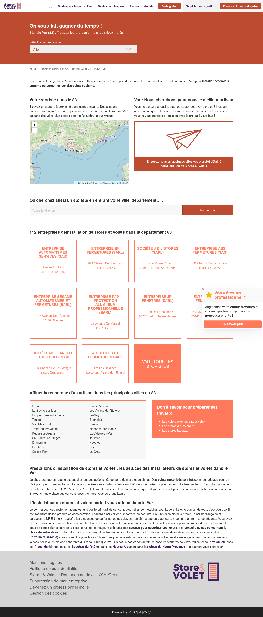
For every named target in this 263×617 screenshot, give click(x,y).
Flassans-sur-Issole (102, 428)
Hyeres (94, 424)
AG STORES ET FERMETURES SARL (105, 354)
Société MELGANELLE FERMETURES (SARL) (53, 354)
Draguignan (39, 442)
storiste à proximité (58, 106)
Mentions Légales (46, 562)
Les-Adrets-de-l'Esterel (104, 410)
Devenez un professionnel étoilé (59, 587)
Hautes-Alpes (122, 546)
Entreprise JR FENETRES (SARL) (158, 298)
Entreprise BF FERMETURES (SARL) (105, 250)
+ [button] (34, 125)
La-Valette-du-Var (100, 433)
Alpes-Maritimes (46, 546)
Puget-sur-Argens (44, 433)
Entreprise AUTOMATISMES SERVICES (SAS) (53, 252)
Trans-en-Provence (45, 428)
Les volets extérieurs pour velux (183, 421)
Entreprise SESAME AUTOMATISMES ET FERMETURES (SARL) (53, 300)
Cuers (93, 447)
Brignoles (95, 419)
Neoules (94, 442)
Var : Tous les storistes (157, 364)
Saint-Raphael (41, 424)
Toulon (36, 419)
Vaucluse (218, 542)
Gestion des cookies (48, 593)
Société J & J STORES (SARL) (157, 250)
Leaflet (78, 182)
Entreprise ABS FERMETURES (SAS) (210, 250)
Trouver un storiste (49, 68)
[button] (75, 6)
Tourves (94, 437)
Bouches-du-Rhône (85, 546)
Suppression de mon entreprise (58, 581)
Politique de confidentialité (53, 568)
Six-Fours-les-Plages (46, 437)
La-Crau (94, 451)
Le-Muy (94, 415)
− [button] (34, 130)
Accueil (33, 68)
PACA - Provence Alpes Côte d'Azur (81, 68)
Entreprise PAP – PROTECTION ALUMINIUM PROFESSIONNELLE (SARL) (105, 304)
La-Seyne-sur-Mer (44, 410)
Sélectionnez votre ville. (46, 42)
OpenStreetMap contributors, (106, 182)
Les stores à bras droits (178, 425)
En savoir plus (233, 324)
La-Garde (38, 447)
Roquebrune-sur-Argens (48, 415)
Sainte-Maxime (99, 406)
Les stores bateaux (175, 430)
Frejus (36, 406)
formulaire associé (44, 537)
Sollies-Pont (40, 451)
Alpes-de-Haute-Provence (167, 546)
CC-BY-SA (123, 182)
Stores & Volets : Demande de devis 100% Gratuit (75, 574)
